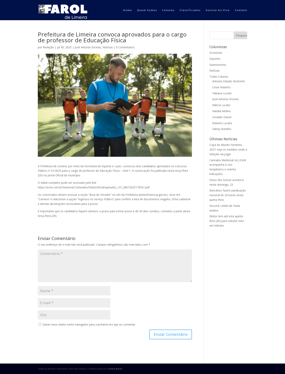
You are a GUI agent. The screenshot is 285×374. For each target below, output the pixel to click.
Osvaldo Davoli (221, 117)
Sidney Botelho (221, 129)
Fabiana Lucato (222, 93)
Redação (48, 47)
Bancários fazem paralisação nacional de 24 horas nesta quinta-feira (227, 195)
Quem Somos (147, 10)
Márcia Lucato (221, 105)
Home (127, 10)
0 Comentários (125, 47)
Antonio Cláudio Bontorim (228, 81)
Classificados (190, 10)
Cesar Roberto (221, 87)
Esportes (214, 59)
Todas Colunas (218, 76)
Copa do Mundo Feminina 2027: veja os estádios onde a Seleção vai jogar (228, 149)
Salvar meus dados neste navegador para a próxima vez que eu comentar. (89, 324)
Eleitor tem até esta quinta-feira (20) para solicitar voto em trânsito (226, 220)
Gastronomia (217, 65)
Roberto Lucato (222, 123)
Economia (215, 53)
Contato (241, 10)
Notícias (108, 47)
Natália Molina (221, 111)
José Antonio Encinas (88, 47)
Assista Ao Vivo (218, 10)
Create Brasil (115, 368)
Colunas (168, 10)
